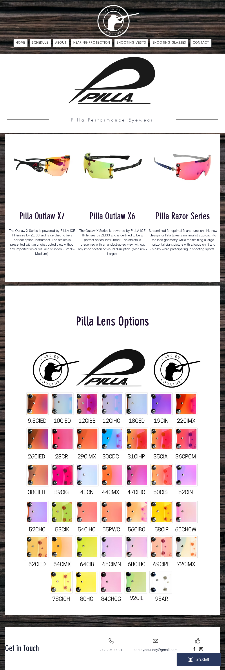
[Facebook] (194, 649)
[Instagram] (201, 649)
